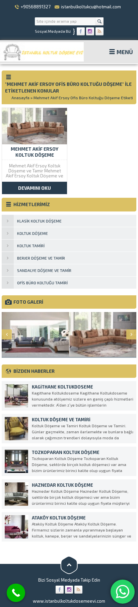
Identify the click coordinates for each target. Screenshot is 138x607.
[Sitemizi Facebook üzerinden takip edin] (81, 31)
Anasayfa (20, 97)
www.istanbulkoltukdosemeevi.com (69, 601)
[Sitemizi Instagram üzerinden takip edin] (90, 31)
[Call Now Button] (16, 593)
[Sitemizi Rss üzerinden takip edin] (99, 31)
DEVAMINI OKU (34, 188)
